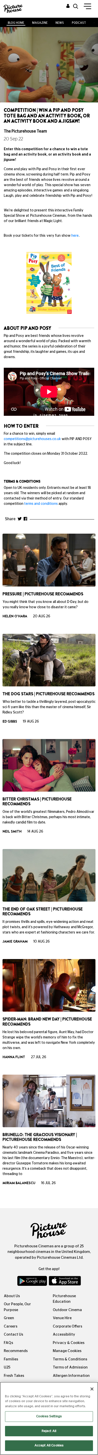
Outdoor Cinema (67, 1310)
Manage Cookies (67, 1351)
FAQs (8, 1343)
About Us (12, 1296)
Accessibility (64, 1334)
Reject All (49, 1431)
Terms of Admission (70, 1367)
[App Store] (65, 1282)
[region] (49, 1418)
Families (11, 1359)
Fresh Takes (14, 1376)
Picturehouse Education (64, 1299)
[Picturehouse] (12, 8)
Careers (10, 1326)
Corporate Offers (67, 1326)
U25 (7, 1367)
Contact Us (13, 1334)
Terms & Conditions (70, 1359)
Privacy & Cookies (68, 1343)
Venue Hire (62, 1318)
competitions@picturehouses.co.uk (32, 439)
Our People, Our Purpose (17, 1307)
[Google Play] (32, 1282)
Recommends (16, 1351)
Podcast (79, 22)
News (60, 22)
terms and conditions (41, 504)
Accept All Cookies (49, 1445)
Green (9, 1318)
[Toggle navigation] (87, 7)
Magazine (39, 22)
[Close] (91, 1389)
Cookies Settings (49, 1416)
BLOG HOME (16, 22)
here (75, 235)
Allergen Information (71, 1376)
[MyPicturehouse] (68, 6)
